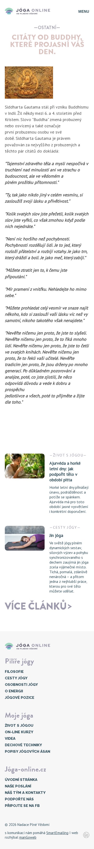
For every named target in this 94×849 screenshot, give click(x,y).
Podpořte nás (19, 799)
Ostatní (47, 28)
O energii (14, 691)
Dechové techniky (23, 745)
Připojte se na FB (22, 806)
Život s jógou (19, 725)
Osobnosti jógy (21, 684)
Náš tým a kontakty (25, 793)
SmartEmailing (57, 832)
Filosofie (14, 671)
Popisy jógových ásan (27, 751)
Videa (10, 738)
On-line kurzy (19, 732)
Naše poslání (18, 786)
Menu (83, 11)
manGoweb (27, 837)
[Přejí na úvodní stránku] (29, 11)
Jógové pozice (19, 697)
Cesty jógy (16, 678)
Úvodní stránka (21, 780)
